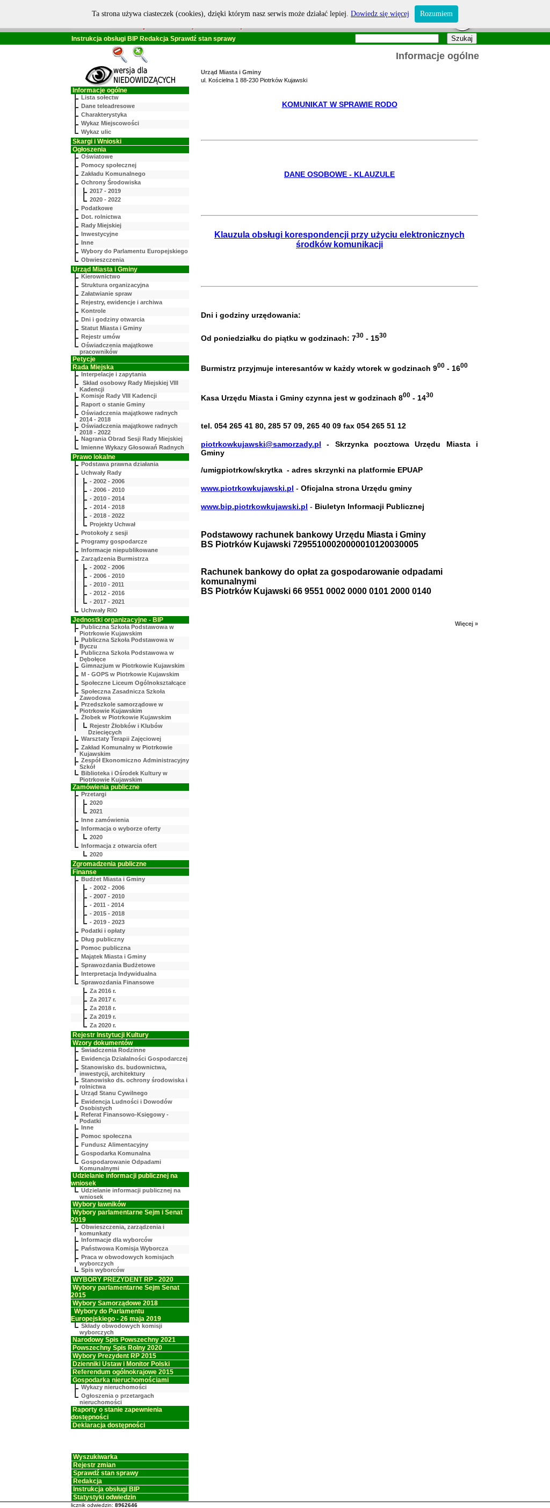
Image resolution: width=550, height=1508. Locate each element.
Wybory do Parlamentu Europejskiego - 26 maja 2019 (116, 1315)
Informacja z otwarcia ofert (119, 845)
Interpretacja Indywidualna (118, 973)
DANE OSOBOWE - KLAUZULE (339, 174)
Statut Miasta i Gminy (111, 328)
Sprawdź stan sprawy (203, 38)
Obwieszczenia (102, 259)
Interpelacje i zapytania (113, 374)
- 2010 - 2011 (107, 584)
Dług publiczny (102, 939)
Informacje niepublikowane (119, 550)
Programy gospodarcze (114, 541)
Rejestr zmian (94, 1465)
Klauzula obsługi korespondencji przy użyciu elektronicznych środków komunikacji (339, 239)
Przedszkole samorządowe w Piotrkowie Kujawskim (121, 707)
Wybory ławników (99, 1204)
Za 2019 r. (103, 1016)
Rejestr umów (100, 336)
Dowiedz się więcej (380, 14)
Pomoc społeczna (106, 1136)
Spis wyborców (103, 1270)
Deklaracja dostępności (109, 1425)
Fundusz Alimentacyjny (114, 1144)
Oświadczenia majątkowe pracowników (116, 348)
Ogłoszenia (89, 149)
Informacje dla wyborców (117, 1240)
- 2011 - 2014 (107, 905)
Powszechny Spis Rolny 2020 (117, 1348)
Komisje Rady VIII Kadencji (119, 395)
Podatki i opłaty (103, 930)
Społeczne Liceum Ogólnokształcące (133, 683)
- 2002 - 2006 (107, 481)
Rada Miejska (93, 367)
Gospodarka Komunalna (115, 1153)
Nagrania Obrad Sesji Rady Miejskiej (132, 438)
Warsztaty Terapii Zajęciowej (121, 738)
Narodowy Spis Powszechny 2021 (124, 1339)
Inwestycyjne (99, 234)
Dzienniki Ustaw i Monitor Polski (121, 1364)
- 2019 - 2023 (107, 922)
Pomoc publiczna (106, 948)
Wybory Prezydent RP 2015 (114, 1356)
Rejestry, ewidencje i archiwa (121, 302)
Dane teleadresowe (108, 106)
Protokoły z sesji (104, 533)
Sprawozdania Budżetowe (118, 965)
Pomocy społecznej (108, 165)
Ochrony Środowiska (111, 182)
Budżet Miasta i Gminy (113, 879)
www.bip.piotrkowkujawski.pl (254, 506)
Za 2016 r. (103, 991)
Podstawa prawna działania (119, 464)
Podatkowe (97, 208)
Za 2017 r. (103, 999)
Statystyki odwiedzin (104, 1497)
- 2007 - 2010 (107, 896)
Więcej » (466, 623)
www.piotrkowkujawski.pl (247, 488)
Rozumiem (436, 14)
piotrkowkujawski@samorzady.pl (261, 444)
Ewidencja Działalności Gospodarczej (134, 1058)
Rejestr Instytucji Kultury (111, 1035)
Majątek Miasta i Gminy (113, 956)
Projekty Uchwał (112, 524)
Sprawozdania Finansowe (117, 982)
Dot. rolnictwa (101, 216)
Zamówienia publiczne (106, 787)
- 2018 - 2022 (107, 515)
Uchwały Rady (101, 472)
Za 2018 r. (103, 1008)
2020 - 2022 (105, 199)
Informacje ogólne (100, 90)
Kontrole (93, 311)
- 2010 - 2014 (107, 498)
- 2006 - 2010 (107, 490)
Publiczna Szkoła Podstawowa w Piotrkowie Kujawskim (126, 630)
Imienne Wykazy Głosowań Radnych (132, 447)
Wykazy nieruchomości (114, 1387)
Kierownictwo (100, 276)
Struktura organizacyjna (115, 285)
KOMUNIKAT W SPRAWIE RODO (339, 104)
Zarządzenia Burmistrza (114, 558)
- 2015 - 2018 (107, 913)
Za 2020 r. (103, 1025)
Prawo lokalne (94, 457)
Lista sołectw (100, 97)
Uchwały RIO (99, 610)
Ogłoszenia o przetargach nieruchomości (116, 1398)
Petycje (84, 359)
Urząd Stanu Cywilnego (114, 1093)
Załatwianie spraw (106, 293)
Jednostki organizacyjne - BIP (118, 620)
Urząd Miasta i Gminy (105, 269)
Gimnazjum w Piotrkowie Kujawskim (133, 665)
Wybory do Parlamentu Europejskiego (134, 251)
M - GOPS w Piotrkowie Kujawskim (130, 674)
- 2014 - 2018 (107, 507)
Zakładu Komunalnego (113, 173)
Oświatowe (97, 156)
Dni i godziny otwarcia (112, 319)
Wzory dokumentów (103, 1043)
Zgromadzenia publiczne (110, 864)
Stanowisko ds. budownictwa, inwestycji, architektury (123, 1070)
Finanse (85, 872)
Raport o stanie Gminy (113, 404)
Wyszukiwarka (95, 1457)
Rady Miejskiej (101, 225)
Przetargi (93, 794)
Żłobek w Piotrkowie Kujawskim (126, 717)
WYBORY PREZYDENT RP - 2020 (123, 1279)
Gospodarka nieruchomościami (121, 1380)
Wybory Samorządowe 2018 (115, 1303)
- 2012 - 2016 (107, 593)
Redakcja (154, 38)
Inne (87, 242)
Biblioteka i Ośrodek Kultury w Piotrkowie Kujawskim (123, 776)
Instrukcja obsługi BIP (104, 38)
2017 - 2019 (105, 191)
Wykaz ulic (96, 131)
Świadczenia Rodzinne (113, 1050)
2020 (96, 802)
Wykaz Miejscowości (110, 123)
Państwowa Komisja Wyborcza (124, 1248)
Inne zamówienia (105, 820)
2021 (96, 811)
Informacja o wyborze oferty (121, 828)
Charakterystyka (104, 114)
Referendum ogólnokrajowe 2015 (123, 1372)
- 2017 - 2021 (107, 601)
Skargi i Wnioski (97, 141)
